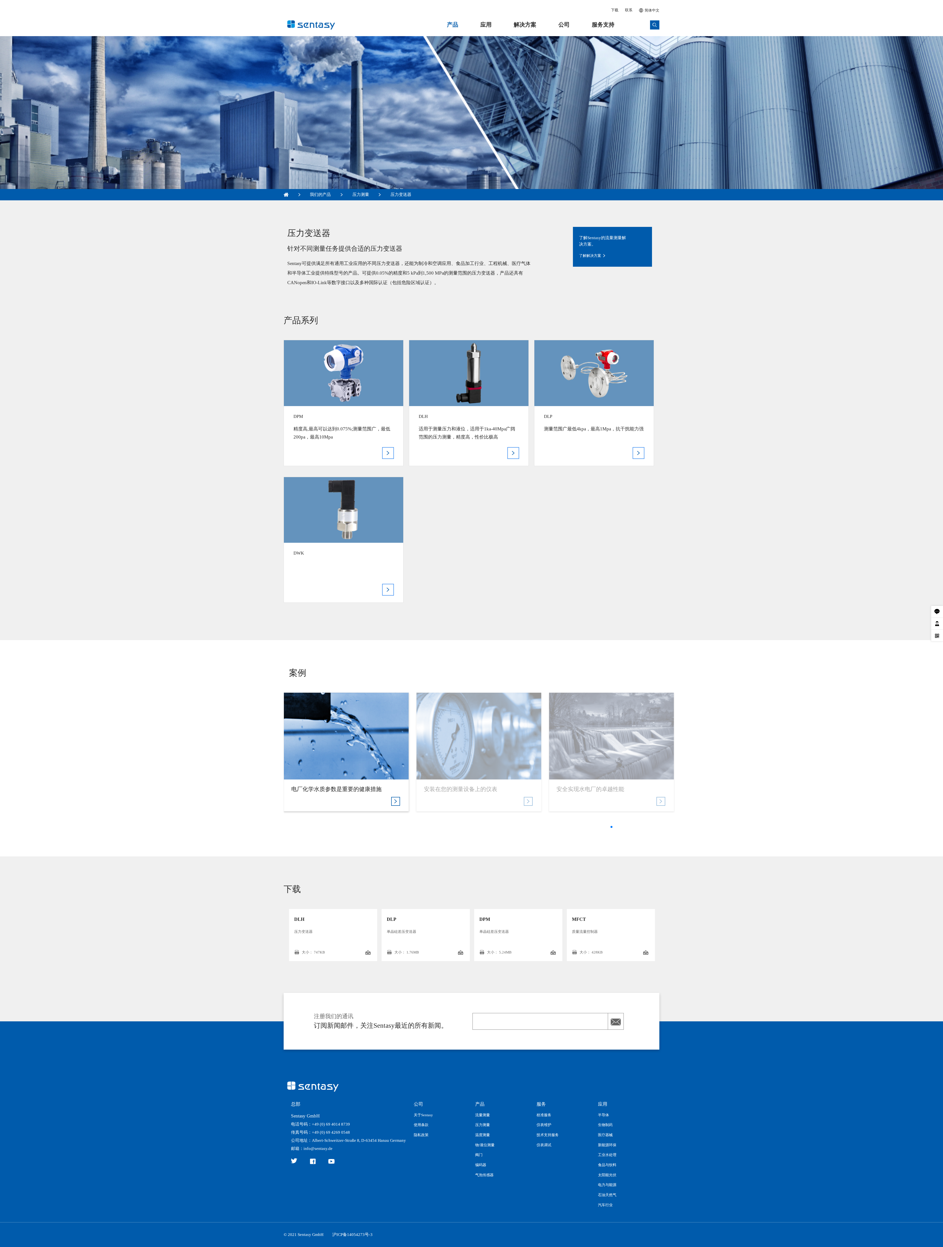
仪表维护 (544, 1125)
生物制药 (605, 1125)
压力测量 (360, 194)
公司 (564, 24)
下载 (614, 10)
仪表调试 (544, 1145)
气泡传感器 (484, 1175)
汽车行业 (605, 1205)
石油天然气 (607, 1195)
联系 (628, 10)
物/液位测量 (485, 1145)
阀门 (479, 1155)
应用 (486, 24)
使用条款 (421, 1125)
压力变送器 (400, 194)
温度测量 (482, 1135)
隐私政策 (421, 1135)
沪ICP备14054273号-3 (352, 1234)
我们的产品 (320, 194)
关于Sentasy (423, 1115)
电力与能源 (607, 1185)
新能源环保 (607, 1145)
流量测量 (482, 1115)
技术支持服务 (548, 1135)
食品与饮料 (607, 1165)
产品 (452, 24)
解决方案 (525, 24)
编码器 (480, 1165)
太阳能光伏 (607, 1175)
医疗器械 (605, 1135)
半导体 (603, 1115)
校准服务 (544, 1115)
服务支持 (603, 24)
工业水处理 (607, 1155)
